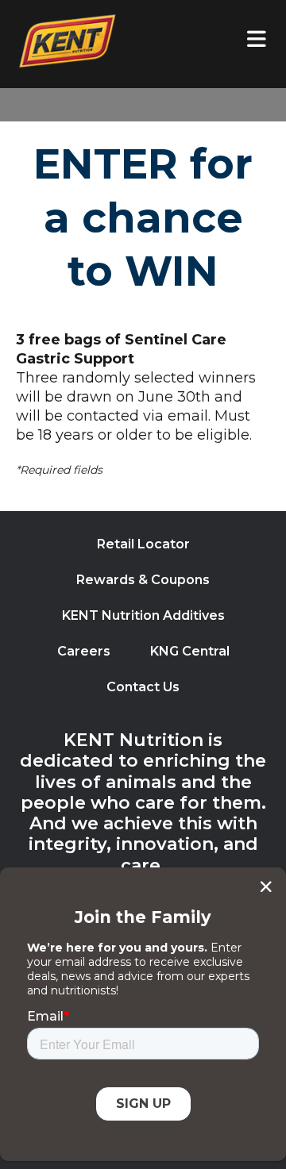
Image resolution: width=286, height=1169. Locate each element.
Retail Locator (143, 544)
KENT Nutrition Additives (143, 615)
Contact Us (143, 686)
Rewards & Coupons (143, 579)
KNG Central (190, 651)
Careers (83, 651)
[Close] (265, 886)
